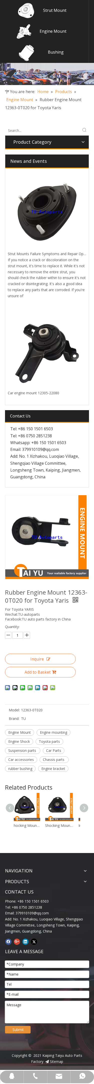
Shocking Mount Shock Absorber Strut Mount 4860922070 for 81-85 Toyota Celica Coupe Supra (34, 825)
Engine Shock (19, 741)
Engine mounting (53, 732)
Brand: (14, 718)
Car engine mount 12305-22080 (33, 393)
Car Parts (53, 750)
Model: (14, 710)
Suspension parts (22, 750)
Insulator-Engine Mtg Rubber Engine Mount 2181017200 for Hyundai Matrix (67, 825)
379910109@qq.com (40, 449)
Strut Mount (54, 10)
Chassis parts (54, 759)
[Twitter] (34, 942)
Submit (18, 1029)
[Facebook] (8, 942)
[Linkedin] (25, 942)
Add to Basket (38, 672)
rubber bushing (20, 768)
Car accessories (21, 759)
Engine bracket (53, 768)
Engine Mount (53, 31)
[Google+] (17, 942)
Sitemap (56, 1061)
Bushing (56, 52)
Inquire (37, 659)
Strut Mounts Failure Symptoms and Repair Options (49, 253)
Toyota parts (49, 741)
